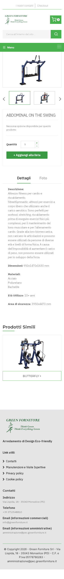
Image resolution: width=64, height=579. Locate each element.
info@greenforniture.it (15, 522)
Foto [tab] (43, 178)
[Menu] (59, 46)
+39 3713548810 (12, 512)
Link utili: (9, 452)
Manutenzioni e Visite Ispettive (25, 467)
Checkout (42, 5)
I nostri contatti (24, 5)
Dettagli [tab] (24, 178)
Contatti (10, 461)
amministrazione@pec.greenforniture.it (24, 532)
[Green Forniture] (16, 20)
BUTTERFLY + (32, 376)
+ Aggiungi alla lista (27, 155)
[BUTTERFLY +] (32, 353)
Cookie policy (14, 479)
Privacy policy (14, 473)
